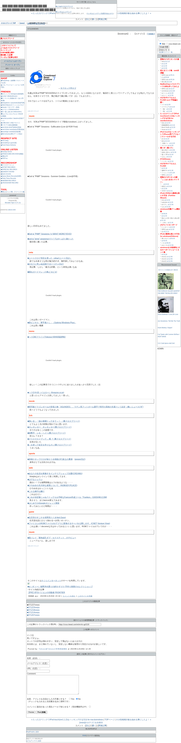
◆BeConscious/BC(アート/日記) (11, 134)
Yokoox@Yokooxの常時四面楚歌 (53, 649)
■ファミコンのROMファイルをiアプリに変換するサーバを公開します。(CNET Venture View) (69, 523)
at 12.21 (170, 191)
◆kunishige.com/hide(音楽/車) (11, 132)
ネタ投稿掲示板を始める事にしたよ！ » (133, 13)
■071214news (33, 612)
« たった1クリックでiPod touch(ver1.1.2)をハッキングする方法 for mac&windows (67, 720)
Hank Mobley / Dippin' (165, 328)
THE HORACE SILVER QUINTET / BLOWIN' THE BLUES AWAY (169, 292)
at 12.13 (167, 61)
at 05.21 (171, 75)
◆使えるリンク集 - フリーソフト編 (12, 192)
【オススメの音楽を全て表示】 (168, 270)
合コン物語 (16, 10)
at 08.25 (167, 243)
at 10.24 (169, 186)
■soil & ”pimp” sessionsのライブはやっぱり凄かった (51, 239)
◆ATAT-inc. (4, 158)
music (35, 6)
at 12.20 (167, 207)
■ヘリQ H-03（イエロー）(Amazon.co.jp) (46, 392)
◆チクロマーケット (7, 165)
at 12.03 (167, 123)
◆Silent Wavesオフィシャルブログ (12, 105)
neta (40, 6)
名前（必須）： (34, 658)
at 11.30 (173, 152)
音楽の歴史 (28, 6)
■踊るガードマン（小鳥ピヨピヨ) (42, 272)
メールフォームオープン (13, 61)
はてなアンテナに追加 (33, 741)
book (41, 9)
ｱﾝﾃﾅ (84, 735)
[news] (22, 23)
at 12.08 (170, 245)
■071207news (33, 615)
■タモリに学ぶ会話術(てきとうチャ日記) (46, 264)
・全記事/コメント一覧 (165, 52)
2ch (37, 9)
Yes (72, 699)
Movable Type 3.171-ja (13, 203)
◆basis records (6, 174)
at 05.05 (172, 238)
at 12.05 (167, 104)
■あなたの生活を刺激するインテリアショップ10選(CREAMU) (55, 473)
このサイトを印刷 (85, 596)
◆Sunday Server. (6, 152)
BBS (44, 6)
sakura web (12, 210)
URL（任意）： (34, 668)
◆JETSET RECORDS (8, 167)
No (79, 699)
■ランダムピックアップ (63, 12)
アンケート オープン (12, 65)
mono (23, 9)
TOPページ (110, 720)
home (5, 6)
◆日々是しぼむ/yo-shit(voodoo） (12, 112)
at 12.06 (170, 204)
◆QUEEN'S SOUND (7, 172)
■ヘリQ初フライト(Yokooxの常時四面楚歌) (47, 337)
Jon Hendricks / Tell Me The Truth (169, 321)
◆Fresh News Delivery (8, 145)
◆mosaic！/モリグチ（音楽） (10, 107)
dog (4, 9)
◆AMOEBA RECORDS (8, 180)
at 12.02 (167, 200)
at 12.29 (170, 93)
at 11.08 (172, 150)
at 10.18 (164, 168)
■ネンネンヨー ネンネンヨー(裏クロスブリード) (49, 427)
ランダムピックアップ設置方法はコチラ (100, 13)
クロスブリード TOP (8, 23)
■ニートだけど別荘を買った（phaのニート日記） (50, 258)
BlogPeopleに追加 (32, 732)
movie (32, 9)
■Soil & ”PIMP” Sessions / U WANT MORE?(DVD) (50, 234)
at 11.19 (162, 220)
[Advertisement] (46, 50)
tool (51, 9)
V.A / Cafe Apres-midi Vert (166, 343)
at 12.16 (172, 125)
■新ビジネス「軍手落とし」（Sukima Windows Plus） (52, 323)
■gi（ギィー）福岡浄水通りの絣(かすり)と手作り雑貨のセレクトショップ (60, 587)
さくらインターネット (51, 581)
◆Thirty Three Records (8, 178)
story (46, 9)
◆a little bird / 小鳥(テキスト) (10, 123)
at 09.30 (164, 214)
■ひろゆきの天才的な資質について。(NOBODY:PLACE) (52, 485)
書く (94, 19)
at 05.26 (166, 77)
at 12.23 (172, 107)
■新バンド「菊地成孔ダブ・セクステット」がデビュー (52, 538)
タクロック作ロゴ (68, 88)
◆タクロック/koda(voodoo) (10, 109)
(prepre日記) (79, 459)
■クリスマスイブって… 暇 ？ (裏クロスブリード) (49, 439)
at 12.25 (172, 127)
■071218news (33, 610)
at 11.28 (170, 170)
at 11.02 (171, 229)
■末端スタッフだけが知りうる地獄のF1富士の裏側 (50, 459)
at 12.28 (172, 91)
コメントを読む (69, 596)
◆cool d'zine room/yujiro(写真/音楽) (12, 129)
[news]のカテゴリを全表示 (91, 723)
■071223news (33, 607)
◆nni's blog (4, 140)
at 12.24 (166, 139)
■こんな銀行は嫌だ (36, 491)
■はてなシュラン (35, 479)
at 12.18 (170, 222)
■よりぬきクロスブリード (64, 6)
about (10, 6)
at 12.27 (171, 89)
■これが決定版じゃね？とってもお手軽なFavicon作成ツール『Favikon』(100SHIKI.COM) (67, 497)
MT (28, 9)
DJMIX (21, 6)
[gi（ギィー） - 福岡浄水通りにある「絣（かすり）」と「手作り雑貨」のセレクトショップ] (29, 584)
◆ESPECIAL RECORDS (9, 169)
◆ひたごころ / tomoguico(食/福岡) (12, 94)
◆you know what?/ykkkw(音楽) (11, 127)
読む (88, 19)
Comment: (31, 674)
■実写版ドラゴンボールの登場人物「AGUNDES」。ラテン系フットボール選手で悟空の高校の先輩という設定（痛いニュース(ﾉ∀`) (85, 407)
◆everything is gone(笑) (9, 143)
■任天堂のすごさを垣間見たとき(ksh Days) (47, 517)
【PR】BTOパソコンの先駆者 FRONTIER (46, 592)
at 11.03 (164, 216)
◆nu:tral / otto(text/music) (9, 96)
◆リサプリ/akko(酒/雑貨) (9, 125)
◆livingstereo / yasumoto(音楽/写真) (13, 103)
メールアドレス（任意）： (39, 663)
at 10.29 (164, 254)
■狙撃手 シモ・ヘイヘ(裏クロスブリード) (47, 433)
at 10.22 (166, 184)
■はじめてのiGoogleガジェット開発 (43, 503)
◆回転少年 (4, 156)
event (9, 9)
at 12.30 (164, 64)
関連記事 (102, 19)
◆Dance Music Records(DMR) (11, 176)
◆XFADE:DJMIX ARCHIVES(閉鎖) (12, 154)
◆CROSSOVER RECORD (9, 183)
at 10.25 (172, 227)
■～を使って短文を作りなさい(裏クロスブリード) (49, 445)
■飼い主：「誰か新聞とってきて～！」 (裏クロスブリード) (54, 421)
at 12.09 (164, 188)
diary (15, 6)
